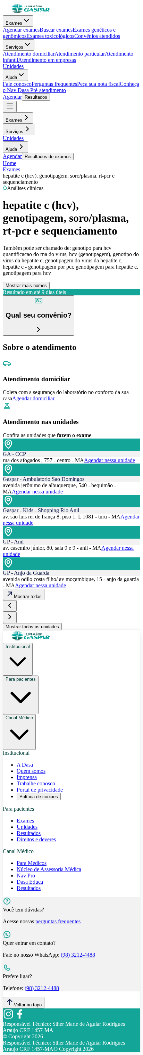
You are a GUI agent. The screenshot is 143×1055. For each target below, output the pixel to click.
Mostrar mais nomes (26, 285)
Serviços (14, 47)
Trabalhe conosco (36, 783)
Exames (14, 23)
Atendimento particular (79, 54)
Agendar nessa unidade (109, 460)
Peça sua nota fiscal (98, 84)
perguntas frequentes (58, 921)
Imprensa (27, 777)
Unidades (13, 66)
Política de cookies (38, 796)
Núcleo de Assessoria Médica (49, 869)
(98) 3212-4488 (78, 955)
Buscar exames (56, 30)
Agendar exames (21, 30)
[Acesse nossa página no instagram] (8, 1018)
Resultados (36, 97)
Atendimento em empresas (47, 60)
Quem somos (31, 771)
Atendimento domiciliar (28, 54)
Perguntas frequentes (54, 84)
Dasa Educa (30, 882)
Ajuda (11, 77)
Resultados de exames (48, 156)
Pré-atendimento (47, 90)
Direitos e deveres (36, 839)
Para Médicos (32, 863)
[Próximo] (10, 617)
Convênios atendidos (97, 36)
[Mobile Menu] (10, 106)
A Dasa (25, 765)
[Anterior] (10, 606)
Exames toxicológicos (50, 36)
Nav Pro (26, 875)
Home (9, 163)
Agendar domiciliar (33, 398)
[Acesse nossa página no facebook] (19, 1018)
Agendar (12, 97)
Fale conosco (17, 84)
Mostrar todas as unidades (32, 626)
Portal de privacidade (40, 790)
